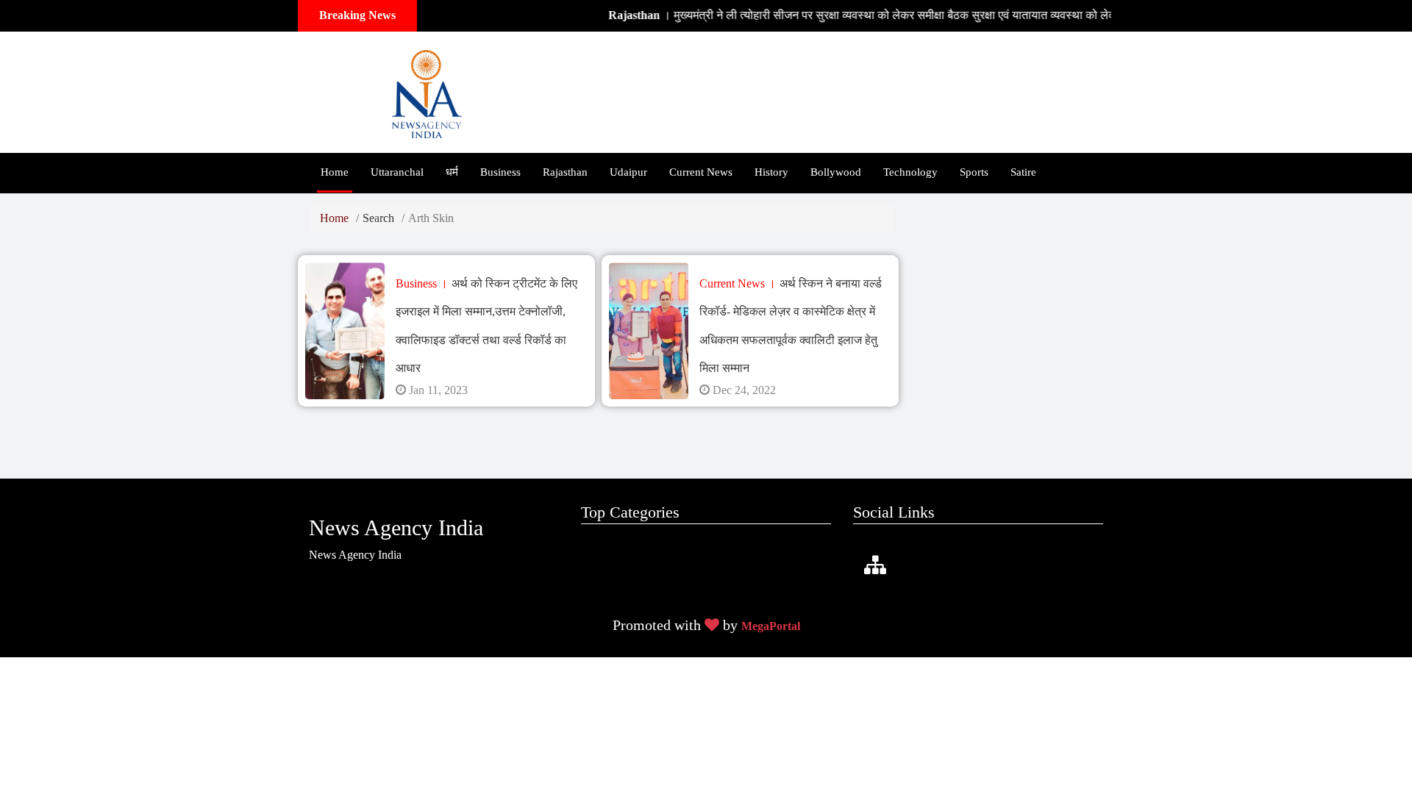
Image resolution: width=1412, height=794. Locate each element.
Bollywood (835, 172)
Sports (974, 172)
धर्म (452, 172)
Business (500, 172)
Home (335, 172)
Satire (1023, 172)
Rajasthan (565, 172)
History (771, 172)
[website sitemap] (875, 566)
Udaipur (628, 172)
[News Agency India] (426, 91)
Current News (700, 172)
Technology (910, 172)
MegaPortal (770, 626)
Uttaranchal (397, 172)
